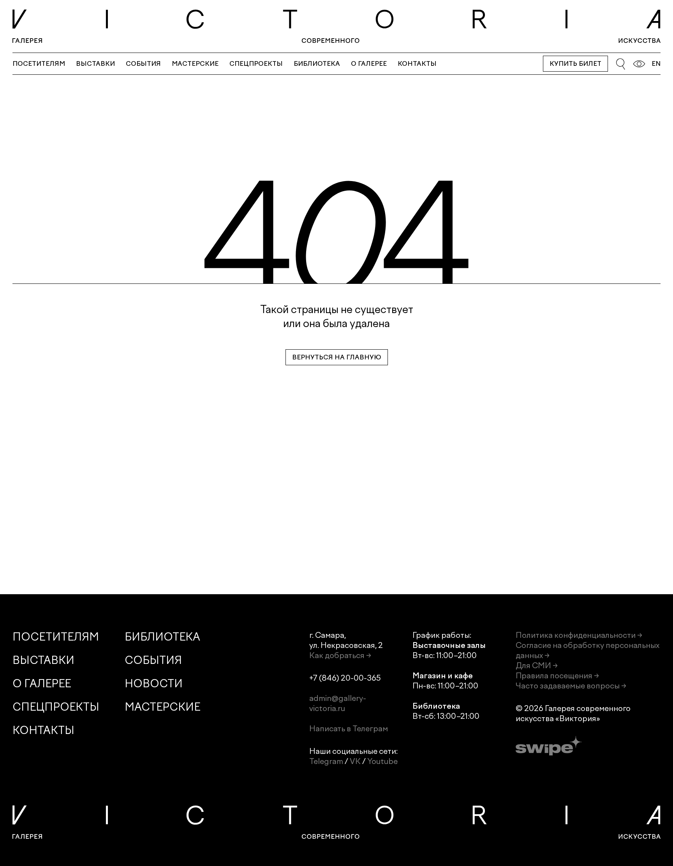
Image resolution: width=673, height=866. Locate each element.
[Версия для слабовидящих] (639, 64)
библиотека (317, 63)
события (143, 63)
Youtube (382, 761)
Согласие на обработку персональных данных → (587, 650)
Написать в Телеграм (348, 728)
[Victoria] (336, 26)
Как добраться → (340, 655)
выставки (95, 63)
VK (355, 761)
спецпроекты (256, 63)
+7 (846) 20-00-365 (345, 678)
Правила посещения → (557, 675)
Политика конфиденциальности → (579, 635)
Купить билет (575, 63)
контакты (417, 63)
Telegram (326, 761)
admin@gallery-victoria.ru (337, 703)
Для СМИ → (537, 665)
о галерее (369, 63)
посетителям (38, 63)
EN (656, 63)
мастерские (195, 63)
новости (154, 683)
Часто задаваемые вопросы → (571, 685)
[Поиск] (620, 64)
